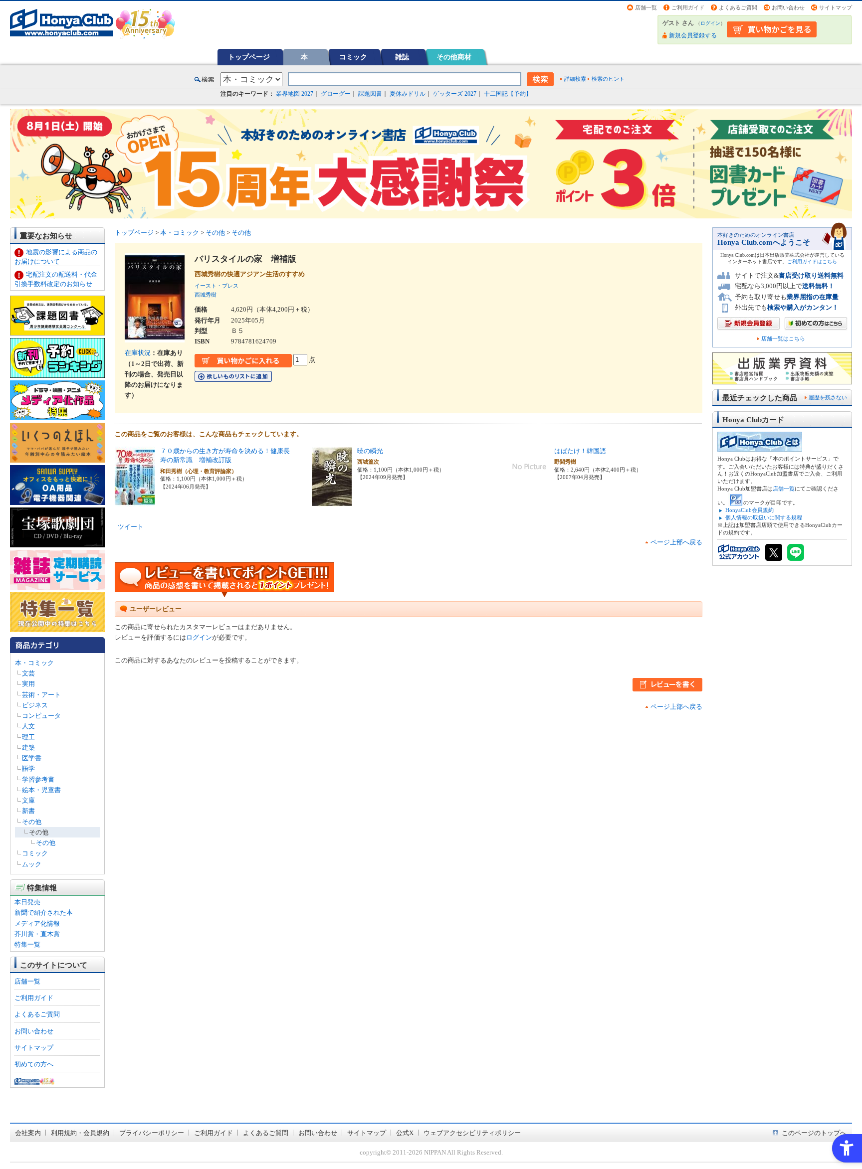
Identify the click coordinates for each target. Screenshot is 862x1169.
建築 (28, 747)
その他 (31, 822)
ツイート (131, 526)
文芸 (28, 673)
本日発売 (27, 902)
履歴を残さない (828, 397)
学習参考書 (38, 779)
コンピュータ (41, 715)
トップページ (249, 57)
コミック (353, 57)
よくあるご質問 (738, 7)
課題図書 (370, 93)
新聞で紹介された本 (43, 912)
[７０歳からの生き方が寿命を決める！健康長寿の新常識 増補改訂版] (135, 501)
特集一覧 (27, 944)
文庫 (28, 800)
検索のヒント (608, 79)
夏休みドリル (408, 93)
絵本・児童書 (41, 790)
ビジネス (35, 705)
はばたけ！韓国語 (580, 451)
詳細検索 (575, 79)
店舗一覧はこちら (783, 338)
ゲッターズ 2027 (454, 93)
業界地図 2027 (294, 93)
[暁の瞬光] (332, 501)
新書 (28, 811)
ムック (31, 864)
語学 (28, 768)
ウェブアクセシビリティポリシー (472, 1133)
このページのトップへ (814, 1133)
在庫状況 (138, 352)
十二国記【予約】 (508, 93)
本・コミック (34, 663)
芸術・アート (41, 694)
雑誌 (402, 57)
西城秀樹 (205, 295)
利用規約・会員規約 (80, 1133)
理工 (28, 737)
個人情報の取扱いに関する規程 (763, 517)
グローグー (336, 93)
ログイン (710, 23)
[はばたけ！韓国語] (529, 481)
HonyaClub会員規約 (749, 510)
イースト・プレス (216, 286)
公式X (405, 1133)
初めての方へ (33, 1064)
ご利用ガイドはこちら (812, 261)
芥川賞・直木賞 (37, 934)
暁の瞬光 (370, 451)
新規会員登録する (693, 35)
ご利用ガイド (687, 7)
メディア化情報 (37, 923)
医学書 (31, 758)
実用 (28, 683)
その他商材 (453, 57)
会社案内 (28, 1133)
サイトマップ (835, 7)
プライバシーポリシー (151, 1133)
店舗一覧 (646, 7)
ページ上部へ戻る (676, 542)
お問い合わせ (788, 7)
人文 (28, 726)
